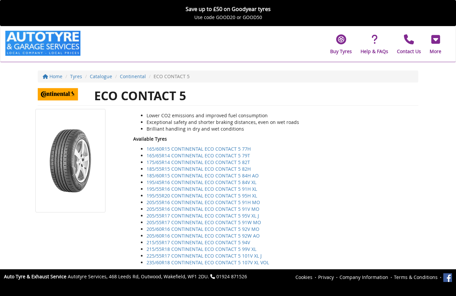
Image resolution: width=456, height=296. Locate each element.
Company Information (363, 277)
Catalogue (101, 76)
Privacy (326, 277)
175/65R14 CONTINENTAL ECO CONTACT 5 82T (198, 162)
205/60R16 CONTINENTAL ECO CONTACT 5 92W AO (203, 236)
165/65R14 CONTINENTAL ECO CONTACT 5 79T (198, 155)
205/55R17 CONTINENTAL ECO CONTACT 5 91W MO (204, 222)
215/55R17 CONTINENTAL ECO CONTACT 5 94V (198, 242)
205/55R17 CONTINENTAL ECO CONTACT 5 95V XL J (203, 215)
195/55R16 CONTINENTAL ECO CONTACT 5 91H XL (202, 189)
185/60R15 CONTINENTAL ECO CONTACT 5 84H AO (203, 175)
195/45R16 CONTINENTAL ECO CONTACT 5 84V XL (201, 182)
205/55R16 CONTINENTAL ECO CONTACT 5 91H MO (203, 202)
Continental (133, 76)
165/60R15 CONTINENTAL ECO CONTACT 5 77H (199, 149)
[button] (435, 44)
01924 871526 (231, 276)
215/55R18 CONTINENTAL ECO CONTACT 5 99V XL (201, 249)
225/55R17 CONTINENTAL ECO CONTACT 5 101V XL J (204, 256)
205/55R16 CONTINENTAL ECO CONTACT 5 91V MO (203, 209)
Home (55, 76)
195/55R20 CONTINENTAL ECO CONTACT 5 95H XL (202, 195)
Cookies (303, 277)
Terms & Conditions (416, 277)
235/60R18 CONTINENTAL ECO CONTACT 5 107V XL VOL (208, 262)
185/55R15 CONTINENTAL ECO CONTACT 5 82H (199, 169)
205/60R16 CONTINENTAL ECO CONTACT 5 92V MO (203, 229)
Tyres (76, 76)
